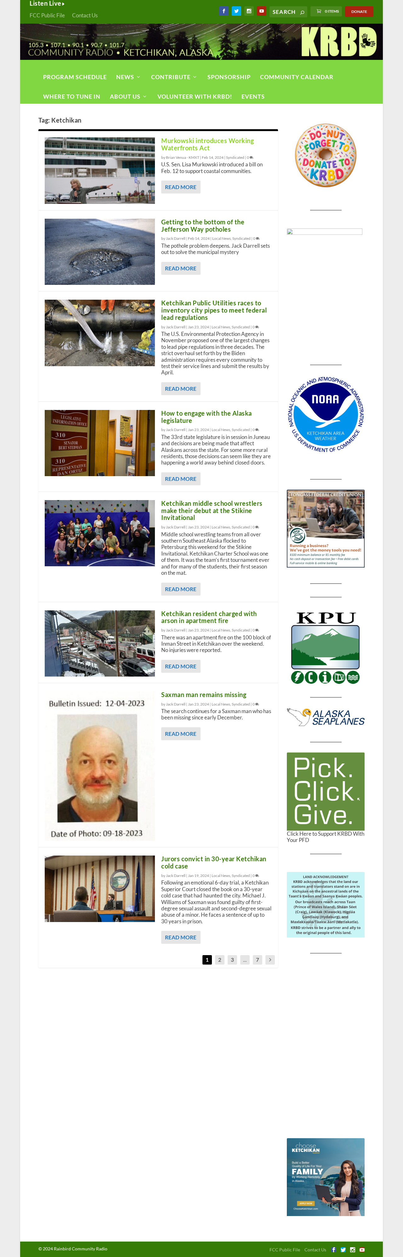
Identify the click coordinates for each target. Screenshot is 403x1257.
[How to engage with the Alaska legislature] (100, 443)
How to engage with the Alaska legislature (206, 416)
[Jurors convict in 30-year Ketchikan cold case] (100, 889)
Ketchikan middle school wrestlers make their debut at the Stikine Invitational (212, 510)
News (125, 76)
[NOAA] (326, 414)
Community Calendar (296, 76)
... (245, 959)
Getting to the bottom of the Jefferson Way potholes (202, 225)
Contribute (170, 76)
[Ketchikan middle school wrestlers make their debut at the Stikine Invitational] (100, 533)
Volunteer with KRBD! (194, 96)
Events (253, 96)
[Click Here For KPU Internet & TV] (326, 647)
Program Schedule (75, 76)
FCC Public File (47, 15)
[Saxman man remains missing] (100, 766)
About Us (125, 96)
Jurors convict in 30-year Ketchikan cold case (213, 862)
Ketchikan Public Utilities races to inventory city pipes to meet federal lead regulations (214, 310)
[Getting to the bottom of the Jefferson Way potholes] (100, 252)
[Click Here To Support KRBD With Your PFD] (326, 791)
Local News (221, 238)
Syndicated (235, 157)
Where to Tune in (71, 96)
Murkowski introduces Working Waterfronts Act (207, 144)
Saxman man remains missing (203, 694)
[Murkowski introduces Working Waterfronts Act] (100, 170)
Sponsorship (229, 76)
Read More (180, 187)
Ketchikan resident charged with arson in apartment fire (209, 617)
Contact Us (85, 15)
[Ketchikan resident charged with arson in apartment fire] (100, 643)
